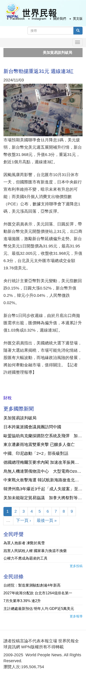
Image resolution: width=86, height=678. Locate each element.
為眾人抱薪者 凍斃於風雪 (24, 543)
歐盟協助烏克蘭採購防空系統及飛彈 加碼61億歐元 (43, 436)
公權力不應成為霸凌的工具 (25, 558)
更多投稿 (76, 566)
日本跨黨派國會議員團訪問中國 (32, 427)
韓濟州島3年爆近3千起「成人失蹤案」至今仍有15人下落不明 (43, 489)
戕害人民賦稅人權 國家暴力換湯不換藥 (35, 551)
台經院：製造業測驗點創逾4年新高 (32, 585)
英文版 (78, 18)
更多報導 (76, 616)
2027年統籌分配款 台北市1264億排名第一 (37, 593)
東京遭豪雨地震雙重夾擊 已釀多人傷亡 (39, 444)
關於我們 (59, 18)
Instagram (39, 18)
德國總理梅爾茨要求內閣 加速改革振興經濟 (43, 462)
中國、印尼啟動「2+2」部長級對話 (35, 453)
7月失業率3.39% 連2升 (22, 601)
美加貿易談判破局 (50, 52)
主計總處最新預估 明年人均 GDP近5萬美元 (38, 609)
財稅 (7, 398)
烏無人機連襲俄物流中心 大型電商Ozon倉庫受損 (43, 471)
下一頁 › (23, 520)
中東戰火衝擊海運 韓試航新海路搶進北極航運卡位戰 (43, 480)
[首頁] (30, 11)
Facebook (17, 18)
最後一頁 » (47, 520)
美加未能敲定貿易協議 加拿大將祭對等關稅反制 (43, 498)
